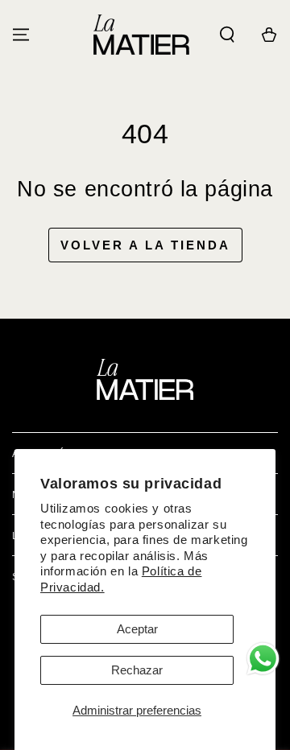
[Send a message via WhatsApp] (263, 659)
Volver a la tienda (145, 245)
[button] (227, 34)
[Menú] (21, 34)
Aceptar (137, 629)
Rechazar (137, 670)
